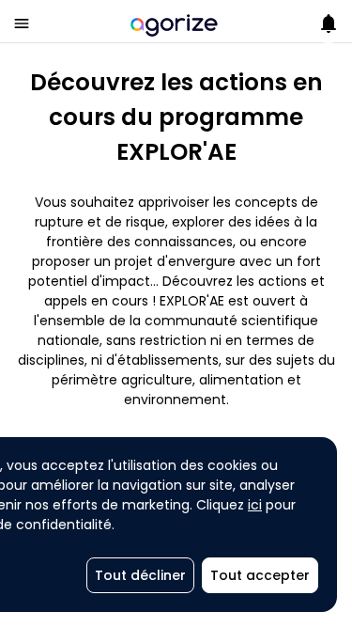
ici (255, 504)
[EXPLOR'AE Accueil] (174, 23)
